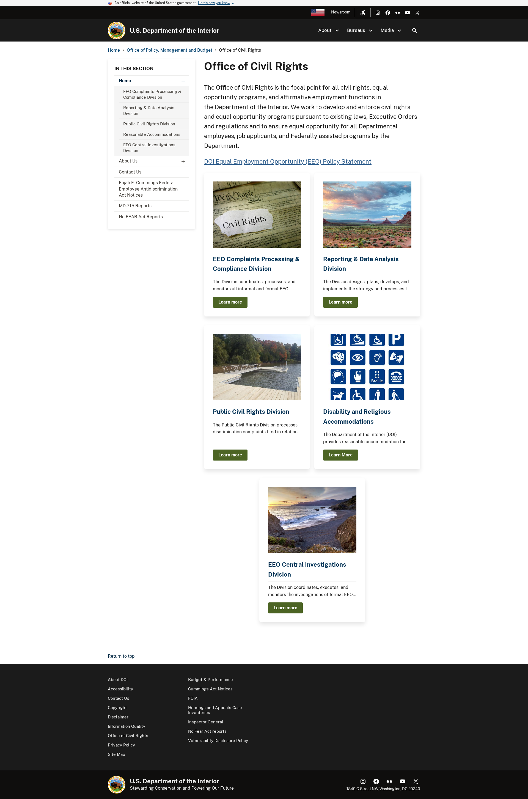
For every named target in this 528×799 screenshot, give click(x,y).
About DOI (118, 679)
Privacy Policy (121, 745)
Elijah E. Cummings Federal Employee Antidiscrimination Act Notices (148, 189)
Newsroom (340, 12)
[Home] (116, 30)
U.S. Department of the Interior (174, 30)
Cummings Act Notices (210, 689)
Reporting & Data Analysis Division (148, 110)
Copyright (117, 707)
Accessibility (120, 689)
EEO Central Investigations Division (149, 147)
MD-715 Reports (135, 205)
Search (414, 30)
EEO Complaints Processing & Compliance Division (152, 94)
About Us (128, 161)
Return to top (121, 656)
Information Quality (126, 726)
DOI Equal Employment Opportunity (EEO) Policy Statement (288, 161)
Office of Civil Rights (128, 735)
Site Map (116, 754)
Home (125, 80)
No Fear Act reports (207, 731)
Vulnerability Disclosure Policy (218, 740)
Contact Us (130, 172)
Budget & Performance (210, 679)
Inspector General (205, 722)
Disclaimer (118, 717)
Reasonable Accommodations (151, 134)
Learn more (230, 302)
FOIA (193, 698)
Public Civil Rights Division (149, 124)
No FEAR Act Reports (141, 216)
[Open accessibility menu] (362, 12)
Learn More (341, 455)
